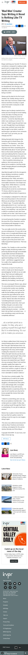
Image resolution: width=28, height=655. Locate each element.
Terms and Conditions (8, 625)
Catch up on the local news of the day (14, 550)
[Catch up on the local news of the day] (14, 533)
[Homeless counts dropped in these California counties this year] (7, 488)
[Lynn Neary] (5, 452)
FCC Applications (7, 628)
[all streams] (26, 653)
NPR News (6, 438)
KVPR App (5, 608)
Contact (5, 611)
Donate (23, 2)
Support (5, 618)
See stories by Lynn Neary (17, 460)
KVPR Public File (7, 635)
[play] (2, 653)
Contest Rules (6, 638)
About (4, 598)
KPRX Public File (7, 631)
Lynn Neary (9, 24)
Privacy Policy (6, 621)
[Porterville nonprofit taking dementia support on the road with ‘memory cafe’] (7, 511)
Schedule (5, 605)
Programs (5, 601)
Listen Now (14, 561)
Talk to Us (5, 615)
